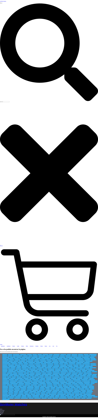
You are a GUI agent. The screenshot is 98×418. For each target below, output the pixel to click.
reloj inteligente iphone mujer (79, 382)
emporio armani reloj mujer (83, 395)
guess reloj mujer (52, 395)
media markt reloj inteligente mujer (6, 395)
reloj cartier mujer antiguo (5, 391)
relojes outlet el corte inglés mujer (79, 358)
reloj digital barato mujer (11, 387)
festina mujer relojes (77, 395)
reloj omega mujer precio (38, 374)
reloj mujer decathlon (94, 375)
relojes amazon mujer (13, 367)
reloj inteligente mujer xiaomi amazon (76, 379)
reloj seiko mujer (43, 371)
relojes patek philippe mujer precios (44, 358)
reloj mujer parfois (36, 375)
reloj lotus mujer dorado (73, 378)
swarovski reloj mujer (80, 354)
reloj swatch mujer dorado (84, 370)
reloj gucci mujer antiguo (87, 383)
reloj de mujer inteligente (91, 387)
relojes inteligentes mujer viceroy (55, 362)
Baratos (13, 346)
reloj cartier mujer (11, 391)
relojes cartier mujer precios (32, 366)
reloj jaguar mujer (16, 379)
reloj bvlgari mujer (39, 391)
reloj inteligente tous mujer (42, 379)
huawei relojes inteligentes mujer (35, 395)
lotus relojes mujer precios (13, 395)
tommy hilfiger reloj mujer (63, 354)
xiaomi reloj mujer (10, 354)
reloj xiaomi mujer (61, 367)
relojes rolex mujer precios (22, 358)
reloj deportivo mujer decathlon (30, 387)
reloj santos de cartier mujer (48, 371)
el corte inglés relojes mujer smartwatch (91, 395)
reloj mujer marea (46, 375)
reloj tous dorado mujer (21, 370)
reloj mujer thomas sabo (16, 375)
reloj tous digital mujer (27, 370)
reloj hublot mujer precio (49, 383)
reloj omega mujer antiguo (55, 374)
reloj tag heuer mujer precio (58, 370)
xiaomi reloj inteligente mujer (16, 354)
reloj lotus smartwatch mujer (55, 378)
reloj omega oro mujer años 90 (6, 374)
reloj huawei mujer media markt (56, 383)
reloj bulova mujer (49, 391)
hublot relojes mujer (24, 395)
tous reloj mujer (50, 354)
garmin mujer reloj (62, 395)
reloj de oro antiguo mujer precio (59, 387)
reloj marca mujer (37, 378)
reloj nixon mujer (85, 374)
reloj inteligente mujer (48, 382)
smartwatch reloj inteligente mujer (92, 354)
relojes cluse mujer (19, 366)
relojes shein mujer (4, 358)
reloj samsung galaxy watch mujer (56, 371)
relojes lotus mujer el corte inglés (6, 362)
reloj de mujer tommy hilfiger (84, 387)
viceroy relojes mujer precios (23, 354)
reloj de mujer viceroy (73, 387)
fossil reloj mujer (67, 395)
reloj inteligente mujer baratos (6, 382)
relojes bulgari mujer (70, 366)
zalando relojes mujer (5, 354)
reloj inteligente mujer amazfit (34, 382)
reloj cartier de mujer (16, 391)
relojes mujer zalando (93, 358)
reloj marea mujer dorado (32, 378)
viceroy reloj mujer (35, 354)
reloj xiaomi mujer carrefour (55, 367)
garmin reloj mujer (57, 395)
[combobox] (4, 101)
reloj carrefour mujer (21, 391)
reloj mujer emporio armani (83, 375)
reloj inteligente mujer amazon (27, 382)
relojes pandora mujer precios (72, 358)
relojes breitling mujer (76, 366)
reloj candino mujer (26, 391)
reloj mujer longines (52, 375)
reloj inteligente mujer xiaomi (84, 379)
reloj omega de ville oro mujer (62, 374)
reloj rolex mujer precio (79, 371)
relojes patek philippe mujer (52, 358)
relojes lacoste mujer (20, 362)
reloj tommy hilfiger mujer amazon (34, 370)
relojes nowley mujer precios (87, 358)
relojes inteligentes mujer (86, 362)
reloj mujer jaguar (61, 375)
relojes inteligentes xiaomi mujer (31, 362)
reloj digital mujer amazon (5, 387)
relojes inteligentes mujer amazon (72, 362)
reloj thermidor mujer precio (51, 370)
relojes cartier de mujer (44, 366)
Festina (41, 346)
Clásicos (22, 346)
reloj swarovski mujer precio (91, 370)
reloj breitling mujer (66, 391)
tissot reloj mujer (69, 354)
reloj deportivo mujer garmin (23, 387)
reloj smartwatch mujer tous (37, 371)
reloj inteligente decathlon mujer (6, 383)
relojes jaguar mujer (25, 362)
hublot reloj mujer (29, 395)
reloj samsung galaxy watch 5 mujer (64, 371)
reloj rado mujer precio (94, 371)
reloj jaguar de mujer (22, 379)
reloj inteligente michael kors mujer (55, 382)
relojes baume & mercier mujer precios (88, 366)
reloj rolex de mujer (89, 371)
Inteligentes (3, 346)
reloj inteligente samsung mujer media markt (50, 379)
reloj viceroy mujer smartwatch (79, 367)
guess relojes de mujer (47, 395)
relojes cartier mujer (38, 366)
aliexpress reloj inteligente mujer (6, 399)
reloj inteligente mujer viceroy (92, 379)
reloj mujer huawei (72, 375)
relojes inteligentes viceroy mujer (39, 362)
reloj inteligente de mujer (21, 383)
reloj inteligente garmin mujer (94, 382)
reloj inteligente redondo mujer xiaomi (60, 379)
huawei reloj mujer (42, 395)
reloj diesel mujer (17, 387)
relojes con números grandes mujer (12, 366)
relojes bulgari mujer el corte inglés (63, 366)
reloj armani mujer (84, 391)
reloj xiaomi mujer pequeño (41, 367)
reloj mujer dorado (89, 375)
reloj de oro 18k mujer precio (67, 387)
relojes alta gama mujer (24, 367)
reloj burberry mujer (44, 391)
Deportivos (31, 346)
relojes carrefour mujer (50, 366)
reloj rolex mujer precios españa (72, 371)
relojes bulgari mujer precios (56, 366)
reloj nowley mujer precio (74, 374)
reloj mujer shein (27, 375)
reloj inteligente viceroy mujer (35, 379)
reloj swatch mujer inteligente (78, 370)
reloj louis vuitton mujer (48, 378)
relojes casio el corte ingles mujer (25, 366)
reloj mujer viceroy (95, 374)
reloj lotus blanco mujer (85, 378)
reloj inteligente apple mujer (35, 383)
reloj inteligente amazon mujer (43, 383)
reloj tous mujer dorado (5, 370)
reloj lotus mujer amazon (79, 378)
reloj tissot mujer (40, 370)
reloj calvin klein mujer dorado (33, 391)
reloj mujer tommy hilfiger (5, 375)
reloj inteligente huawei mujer (87, 382)
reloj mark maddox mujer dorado (6, 378)
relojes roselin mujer (16, 358)
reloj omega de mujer (68, 374)
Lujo (53, 346)
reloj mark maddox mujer (12, 378)
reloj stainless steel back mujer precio (12, 371)
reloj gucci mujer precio (81, 383)
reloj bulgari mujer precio (54, 391)
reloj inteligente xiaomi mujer (28, 379)
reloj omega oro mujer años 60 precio (30, 374)
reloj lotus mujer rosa (61, 378)
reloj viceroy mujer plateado (93, 367)
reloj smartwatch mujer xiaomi (30, 371)
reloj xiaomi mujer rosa (34, 367)
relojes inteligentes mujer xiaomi (47, 362)
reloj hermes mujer (62, 383)
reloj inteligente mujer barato (13, 382)
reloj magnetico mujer (43, 378)
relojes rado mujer (33, 358)
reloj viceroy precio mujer (66, 367)
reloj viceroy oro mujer (72, 367)
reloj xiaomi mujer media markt (48, 367)
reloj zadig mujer (29, 367)
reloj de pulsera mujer (53, 387)
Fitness (46, 346)
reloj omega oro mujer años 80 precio (13, 374)
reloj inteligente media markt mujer (71, 382)
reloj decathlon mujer (47, 387)
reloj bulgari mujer (60, 391)
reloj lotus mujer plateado (67, 378)
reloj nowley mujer (80, 374)
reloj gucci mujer (92, 383)
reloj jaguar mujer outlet (11, 379)
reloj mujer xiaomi (89, 374)
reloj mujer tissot (11, 375)
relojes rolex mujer (28, 358)
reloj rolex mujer (84, 371)
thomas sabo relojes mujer (74, 354)
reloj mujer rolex (31, 375)
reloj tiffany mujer (45, 370)
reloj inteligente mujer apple (20, 382)
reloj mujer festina (77, 375)
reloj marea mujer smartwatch (19, 378)
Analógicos (8, 346)
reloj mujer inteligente (67, 375)
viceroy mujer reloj (40, 354)
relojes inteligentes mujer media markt (63, 362)
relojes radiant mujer (38, 358)
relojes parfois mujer (66, 358)
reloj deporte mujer (42, 387)
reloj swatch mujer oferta (71, 370)
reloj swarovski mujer (5, 371)
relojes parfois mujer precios (59, 358)
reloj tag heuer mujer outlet (64, 370)
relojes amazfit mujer (18, 367)
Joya (49, 346)
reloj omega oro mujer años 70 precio (22, 374)
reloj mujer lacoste (57, 375)
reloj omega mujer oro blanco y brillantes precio (46, 374)
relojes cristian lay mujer (5, 366)
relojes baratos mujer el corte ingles (6, 367)
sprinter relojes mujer (86, 354)
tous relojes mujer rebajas (45, 354)
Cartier (18, 346)
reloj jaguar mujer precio (5, 379)
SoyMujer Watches (3, 1)
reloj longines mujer (91, 378)
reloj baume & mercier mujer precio (77, 391)
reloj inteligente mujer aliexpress (41, 382)
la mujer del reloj (19, 395)
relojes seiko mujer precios (10, 358)
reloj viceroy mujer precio (86, 367)
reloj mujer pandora (42, 375)
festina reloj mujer (72, 395)
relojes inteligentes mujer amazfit (80, 362)
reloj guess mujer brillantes (68, 383)
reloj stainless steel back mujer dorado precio (21, 371)
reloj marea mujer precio (26, 378)
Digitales (36, 346)
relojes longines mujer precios (13, 362)
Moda (27, 346)
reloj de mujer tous (78, 387)
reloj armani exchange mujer (89, 391)
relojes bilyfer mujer (82, 366)
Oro (56, 346)
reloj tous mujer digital (11, 370)
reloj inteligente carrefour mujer (28, 383)
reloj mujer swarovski (22, 375)
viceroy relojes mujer (29, 354)
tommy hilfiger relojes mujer (56, 354)
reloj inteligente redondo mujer (68, 379)
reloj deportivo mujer (37, 387)
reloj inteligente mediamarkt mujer (63, 382)
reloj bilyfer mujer (71, 391)
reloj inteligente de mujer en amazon (14, 383)
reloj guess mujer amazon (74, 383)
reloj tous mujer (16, 370)
